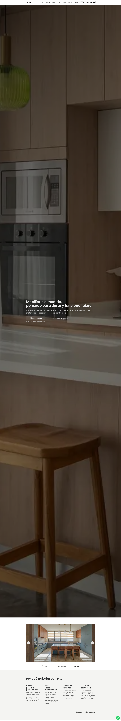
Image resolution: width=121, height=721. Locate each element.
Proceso (64, 2)
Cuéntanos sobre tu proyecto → (60, 319)
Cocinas (48, 2)
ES (80, 2)
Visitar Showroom (35, 318)
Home (43, 2)
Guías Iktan (70, 2)
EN (83, 2)
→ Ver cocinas (45, 666)
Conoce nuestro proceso (84, 712)
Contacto (77, 2)
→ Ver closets (61, 666)
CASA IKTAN (28, 2)
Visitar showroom (90, 2)
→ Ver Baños (76, 666)
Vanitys (58, 2)
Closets (53, 2)
